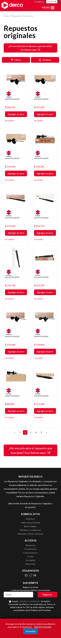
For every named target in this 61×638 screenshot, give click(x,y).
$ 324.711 (39, 226)
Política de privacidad (30, 522)
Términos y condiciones (30, 530)
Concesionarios (30, 552)
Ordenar (46, 59)
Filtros (17, 59)
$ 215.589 (39, 404)
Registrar (47, 594)
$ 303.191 (10, 107)
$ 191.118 (10, 285)
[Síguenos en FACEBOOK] (26, 575)
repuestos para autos (22, 16)
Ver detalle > (10, 121)
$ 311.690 (39, 107)
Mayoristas (30, 564)
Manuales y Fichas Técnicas (30, 533)
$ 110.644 (10, 344)
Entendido (30, 631)
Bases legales (30, 526)
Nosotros (30, 519)
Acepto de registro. (32, 601)
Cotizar (30, 556)
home (6, 16)
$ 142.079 (39, 285)
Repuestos (30, 545)
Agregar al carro (16, 114)
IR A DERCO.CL (39, 2)
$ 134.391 (39, 166)
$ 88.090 (9, 404)
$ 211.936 (10, 226)
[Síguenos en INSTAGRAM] (30, 575)
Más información (42, 627)
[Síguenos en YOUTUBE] (34, 575)
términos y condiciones (30, 601)
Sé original (30, 560)
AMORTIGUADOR (12, 99)
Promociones (30, 549)
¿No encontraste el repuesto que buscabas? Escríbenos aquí (30, 48)
